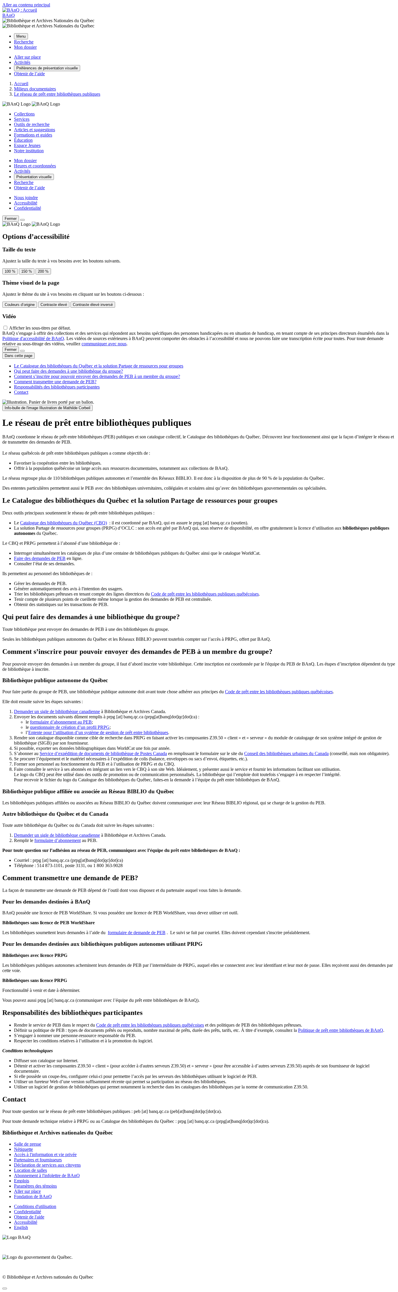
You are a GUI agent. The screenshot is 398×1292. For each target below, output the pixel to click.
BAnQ (8, 15)
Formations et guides (33, 134)
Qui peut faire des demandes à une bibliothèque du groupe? (68, 371)
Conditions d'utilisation (35, 1206)
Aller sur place (27, 1191)
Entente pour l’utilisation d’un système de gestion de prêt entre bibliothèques (98, 732)
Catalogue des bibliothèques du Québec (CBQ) (63, 522)
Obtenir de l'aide (29, 1216)
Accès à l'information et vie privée (45, 1154)
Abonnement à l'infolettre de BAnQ (47, 1175)
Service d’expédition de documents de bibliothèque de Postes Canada (103, 753)
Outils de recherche (32, 124)
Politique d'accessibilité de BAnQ (33, 338)
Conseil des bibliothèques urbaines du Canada (286, 753)
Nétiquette (23, 1149)
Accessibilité (25, 202)
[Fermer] (22, 220)
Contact (21, 392)
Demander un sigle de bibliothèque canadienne (57, 711)
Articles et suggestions (34, 129)
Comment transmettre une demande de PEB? (55, 381)
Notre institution (29, 150)
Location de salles (30, 1170)
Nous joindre (26, 197)
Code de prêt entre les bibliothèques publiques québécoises (205, 593)
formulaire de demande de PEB (136, 932)
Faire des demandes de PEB (40, 558)
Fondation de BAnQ (33, 1196)
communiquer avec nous (104, 343)
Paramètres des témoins (35, 1186)
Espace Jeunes (27, 145)
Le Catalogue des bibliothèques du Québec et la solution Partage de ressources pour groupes (98, 365)
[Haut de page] (4, 1288)
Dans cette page (18, 355)
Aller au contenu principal (26, 4)
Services (21, 119)
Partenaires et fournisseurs (38, 1159)
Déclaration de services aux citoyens (47, 1165)
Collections (24, 113)
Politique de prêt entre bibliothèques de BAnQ (340, 1030)
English (21, 1227)
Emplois (21, 1180)
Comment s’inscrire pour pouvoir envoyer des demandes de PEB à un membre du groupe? (97, 376)
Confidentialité (27, 208)
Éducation (23, 140)
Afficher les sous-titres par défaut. (40, 327)
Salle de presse (27, 1144)
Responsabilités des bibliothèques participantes (57, 386)
